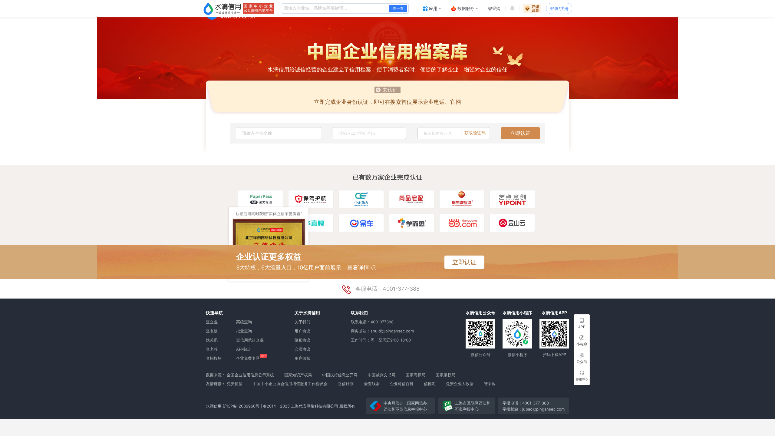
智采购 (490, 383)
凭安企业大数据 (459, 383)
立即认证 (520, 133)
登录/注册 (559, 8)
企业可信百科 (402, 383)
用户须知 (302, 358)
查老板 (212, 331)
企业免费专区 (248, 358)
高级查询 (244, 321)
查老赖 (212, 349)
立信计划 (346, 383)
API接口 (243, 349)
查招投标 (214, 358)
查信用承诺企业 (250, 340)
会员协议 (302, 349)
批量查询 (244, 331)
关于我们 (302, 321)
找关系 (212, 340)
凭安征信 (234, 383)
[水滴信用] (222, 8)
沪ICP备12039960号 (241, 406)
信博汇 (430, 383)
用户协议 (302, 331)
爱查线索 (372, 383)
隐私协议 (302, 340)
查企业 (212, 321)
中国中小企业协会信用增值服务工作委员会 (290, 383)
